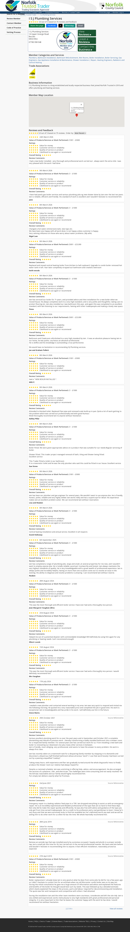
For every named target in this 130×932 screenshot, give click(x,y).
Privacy (93, 921)
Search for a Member (16, 14)
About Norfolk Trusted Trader (31, 12)
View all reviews (116, 908)
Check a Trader (45, 921)
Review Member (13, 18)
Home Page (12, 9)
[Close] (81, 104)
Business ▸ (86, 48)
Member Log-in (118, 12)
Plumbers (33, 58)
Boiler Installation (96, 58)
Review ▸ (84, 40)
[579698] (32, 73)
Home (30, 921)
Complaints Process (52, 12)
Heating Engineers (104, 60)
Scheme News (57, 921)
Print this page (104, 12)
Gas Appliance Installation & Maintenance (55, 60)
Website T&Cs (84, 921)
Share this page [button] (36, 25)
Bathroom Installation (47, 58)
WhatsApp (69, 25)
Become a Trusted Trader (71, 12)
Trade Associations (70, 921)
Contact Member (14, 23)
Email (80, 25)
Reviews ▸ (85, 33)
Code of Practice (14, 28)
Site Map (110, 921)
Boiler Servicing (111, 58)
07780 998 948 (35, 42)
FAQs (36, 921)
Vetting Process (13, 32)
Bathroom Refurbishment (67, 58)
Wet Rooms (83, 58)
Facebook (52, 25)
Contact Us (101, 921)
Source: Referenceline (115, 718)
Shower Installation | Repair (84, 60)
